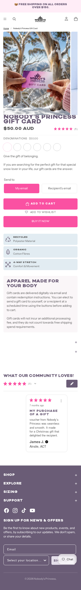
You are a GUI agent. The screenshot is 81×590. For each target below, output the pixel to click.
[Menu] (5, 19)
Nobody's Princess (45, 578)
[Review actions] (61, 401)
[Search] (14, 19)
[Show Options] (45, 560)
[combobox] (25, 560)
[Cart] (76, 19)
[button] (35, 383)
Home (6, 28)
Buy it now (40, 221)
